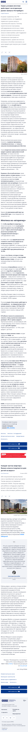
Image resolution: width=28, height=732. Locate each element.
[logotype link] (4, 2)
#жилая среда (4, 682)
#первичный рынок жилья (8, 674)
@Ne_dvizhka (11, 428)
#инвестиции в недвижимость (9, 679)
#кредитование (20, 436)
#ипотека (3, 433)
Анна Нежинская (4, 473)
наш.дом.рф (23, 666)
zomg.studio (4, 729)
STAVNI (10, 664)
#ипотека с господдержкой (14, 433)
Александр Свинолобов (14, 576)
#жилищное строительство (8, 676)
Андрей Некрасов (5, 13)
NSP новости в (12, 444)
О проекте (4, 712)
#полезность (4, 439)
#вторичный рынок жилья (8, 436)
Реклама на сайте (16, 710)
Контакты (4, 709)
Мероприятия (16, 713)
